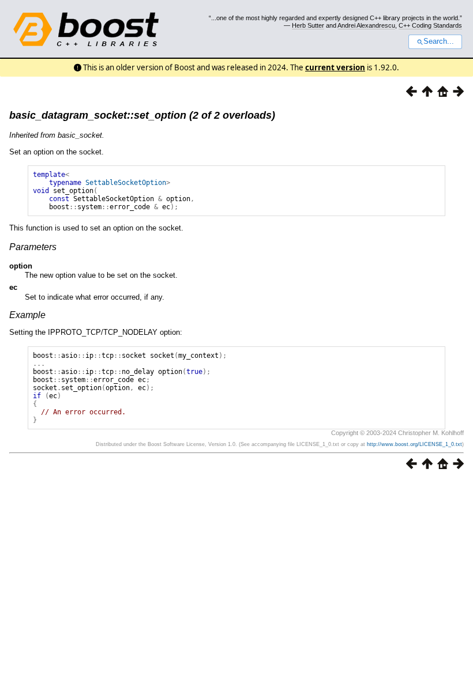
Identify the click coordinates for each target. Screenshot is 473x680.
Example (27, 315)
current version (335, 67)
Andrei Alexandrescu (366, 25)
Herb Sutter (308, 25)
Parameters (33, 247)
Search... (438, 41)
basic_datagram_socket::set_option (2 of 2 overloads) (142, 115)
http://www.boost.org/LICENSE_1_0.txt (414, 444)
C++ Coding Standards (430, 25)
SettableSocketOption (125, 183)
